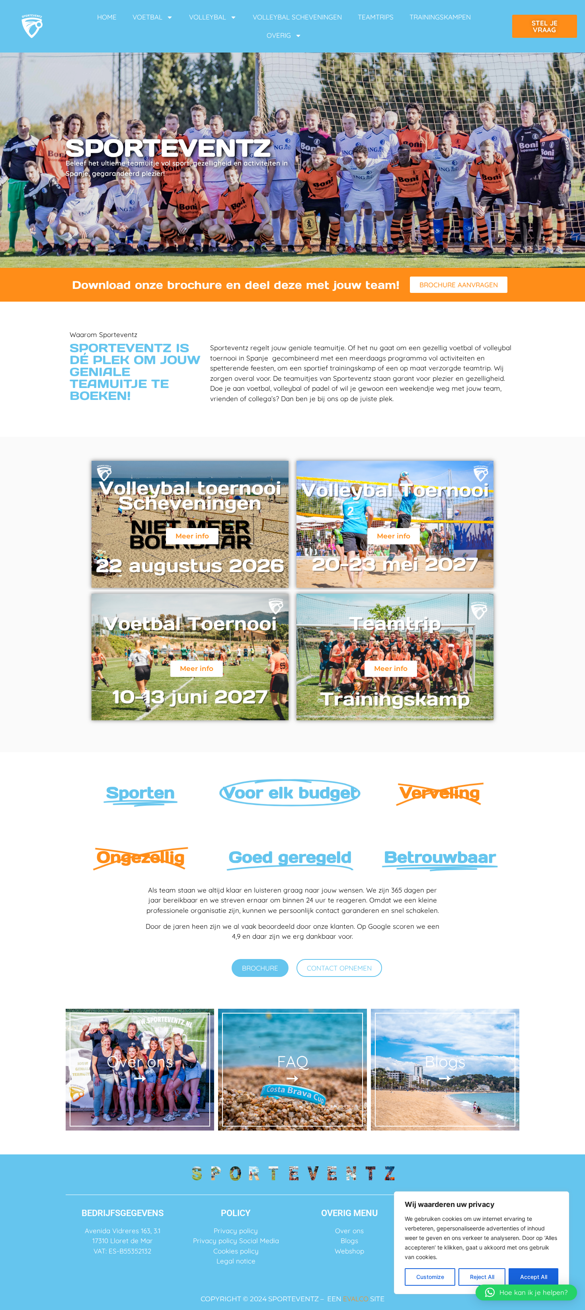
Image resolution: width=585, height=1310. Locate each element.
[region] (481, 1242)
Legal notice (235, 1261)
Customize (430, 1276)
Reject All (482, 1276)
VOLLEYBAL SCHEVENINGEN (297, 17)
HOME (107, 17)
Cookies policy (236, 1251)
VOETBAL (147, 17)
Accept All (533, 1276)
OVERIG (279, 35)
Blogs (349, 1240)
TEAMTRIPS (376, 17)
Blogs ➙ (445, 1069)
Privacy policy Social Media (236, 1240)
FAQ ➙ (292, 1069)
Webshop (349, 1251)
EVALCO (356, 1298)
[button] (526, 1292)
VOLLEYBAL (207, 17)
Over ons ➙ (140, 1069)
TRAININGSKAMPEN (440, 17)
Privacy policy (236, 1230)
